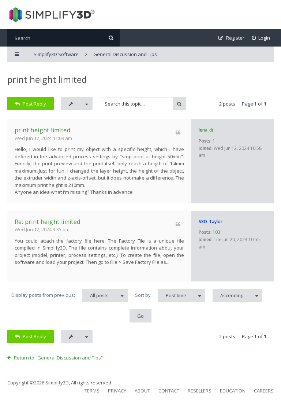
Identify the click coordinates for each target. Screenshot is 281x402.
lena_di (206, 130)
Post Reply (34, 103)
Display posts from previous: (60, 295)
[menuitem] (261, 38)
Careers (264, 390)
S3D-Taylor (210, 221)
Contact (168, 390)
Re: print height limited (47, 222)
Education (233, 390)
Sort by (160, 295)
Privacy (117, 390)
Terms (92, 390)
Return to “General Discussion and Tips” (58, 357)
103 (216, 232)
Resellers (199, 390)
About (142, 390)
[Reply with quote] (178, 132)
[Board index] (51, 14)
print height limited (47, 79)
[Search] (111, 38)
